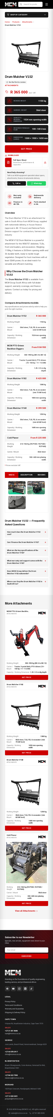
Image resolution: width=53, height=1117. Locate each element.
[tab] (11, 475)
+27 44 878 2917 (11, 1052)
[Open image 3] (17, 502)
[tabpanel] (26, 495)
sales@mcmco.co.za (19, 1113)
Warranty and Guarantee (14, 1009)
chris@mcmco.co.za (13, 1054)
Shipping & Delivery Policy (15, 1012)
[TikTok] (31, 988)
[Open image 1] (17, 487)
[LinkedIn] (25, 988)
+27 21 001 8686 (11, 1031)
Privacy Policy (10, 1001)
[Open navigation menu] (46, 4)
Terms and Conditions (13, 1005)
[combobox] (30, 4)
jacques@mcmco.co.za (14, 1099)
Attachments (27, 22)
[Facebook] (7, 988)
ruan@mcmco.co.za (12, 1034)
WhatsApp (38, 183)
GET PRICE (26, 149)
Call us (18, 183)
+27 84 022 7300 (11, 1075)
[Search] (21, 4)
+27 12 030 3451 (11, 1096)
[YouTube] (13, 988)
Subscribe (26, 956)
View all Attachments (25, 911)
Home (7, 22)
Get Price (26, 677)
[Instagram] (19, 988)
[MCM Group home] (11, 4)
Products (15, 22)
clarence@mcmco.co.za (14, 1078)
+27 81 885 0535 (38, 1113)
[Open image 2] (36, 487)
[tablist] (26, 475)
